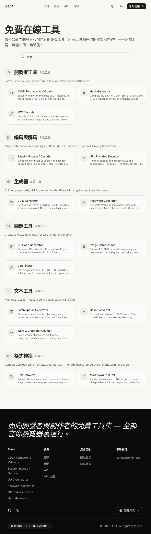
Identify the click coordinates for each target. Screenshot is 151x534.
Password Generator (21, 485)
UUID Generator (18, 479)
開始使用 (134, 6)
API (66, 6)
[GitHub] (9, 510)
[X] (17, 510)
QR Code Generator (20, 492)
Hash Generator (18, 498)
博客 (76, 6)
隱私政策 (85, 457)
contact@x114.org (128, 457)
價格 (56, 6)
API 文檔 (49, 476)
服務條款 (85, 463)
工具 (46, 6)
